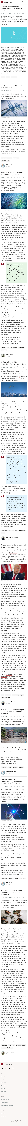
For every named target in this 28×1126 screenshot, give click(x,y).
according (19, 904)
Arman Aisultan (10, 354)
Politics (7, 77)
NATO (13, 447)
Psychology (4, 1045)
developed (4, 341)
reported (12, 150)
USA (3, 695)
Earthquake (15, 158)
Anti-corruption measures (7, 1105)
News (3, 77)
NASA (6, 592)
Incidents (15, 767)
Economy (3, 1082)
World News (14, 77)
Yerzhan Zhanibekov (12, 537)
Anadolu (3, 801)
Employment (11, 1045)
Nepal (10, 767)
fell (15, 872)
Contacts (3, 1116)
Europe (3, 533)
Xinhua (13, 724)
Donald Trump (13, 553)
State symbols (4, 1102)
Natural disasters (5, 160)
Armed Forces (22, 530)
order (14, 584)
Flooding (21, 767)
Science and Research (12, 347)
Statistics (23, 878)
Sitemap (3, 1113)
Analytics (3, 1085)
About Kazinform (5, 1099)
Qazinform (23, 96)
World (2, 1088)
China (10, 158)
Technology (14, 530)
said (11, 378)
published (11, 214)
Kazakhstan (4, 1077)
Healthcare (4, 350)
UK (19, 376)
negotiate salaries (8, 1037)
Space (22, 695)
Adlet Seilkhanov (11, 164)
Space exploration (6, 697)
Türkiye (10, 878)
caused (8, 759)
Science (3, 347)
